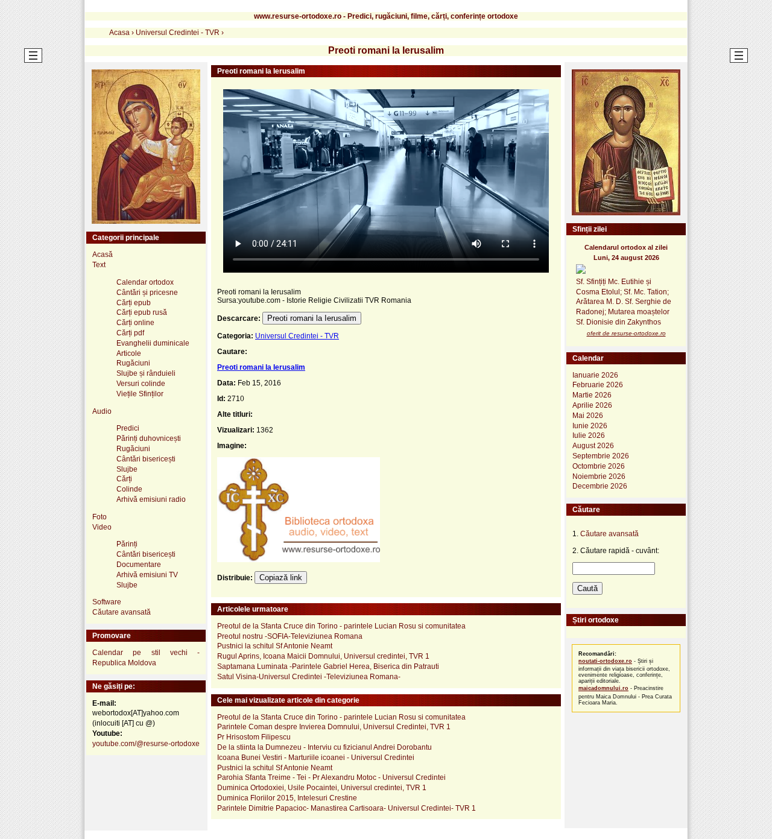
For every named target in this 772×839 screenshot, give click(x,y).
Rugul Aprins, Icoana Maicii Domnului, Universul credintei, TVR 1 (323, 656)
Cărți (124, 479)
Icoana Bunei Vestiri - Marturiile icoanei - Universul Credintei (315, 757)
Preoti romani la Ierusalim (311, 318)
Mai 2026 (587, 415)
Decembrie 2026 (599, 486)
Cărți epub (133, 303)
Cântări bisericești (146, 459)
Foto (99, 517)
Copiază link (280, 577)
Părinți (127, 544)
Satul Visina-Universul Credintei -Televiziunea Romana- (308, 677)
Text (99, 265)
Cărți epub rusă (141, 312)
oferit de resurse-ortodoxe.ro (626, 333)
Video (102, 527)
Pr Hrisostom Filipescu (254, 737)
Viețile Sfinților (139, 394)
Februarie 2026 (597, 385)
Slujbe (127, 469)
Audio (102, 411)
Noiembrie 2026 (598, 476)
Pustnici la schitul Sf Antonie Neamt (274, 646)
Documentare (138, 564)
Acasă (102, 254)
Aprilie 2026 (592, 405)
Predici (127, 428)
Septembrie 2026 (600, 456)
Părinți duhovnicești (148, 438)
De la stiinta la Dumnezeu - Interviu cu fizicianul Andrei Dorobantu (324, 747)
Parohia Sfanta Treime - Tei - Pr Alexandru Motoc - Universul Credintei (331, 777)
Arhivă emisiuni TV (147, 575)
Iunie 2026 (589, 426)
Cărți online (135, 322)
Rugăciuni (133, 363)
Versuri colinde (140, 383)
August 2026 (593, 446)
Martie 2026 (592, 395)
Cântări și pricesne (147, 292)
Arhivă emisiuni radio (151, 499)
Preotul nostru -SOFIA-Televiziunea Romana (289, 636)
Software (106, 602)
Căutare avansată (121, 612)
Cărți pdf (130, 333)
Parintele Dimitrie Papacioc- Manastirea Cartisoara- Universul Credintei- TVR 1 (346, 808)
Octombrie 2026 (598, 466)
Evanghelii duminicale (152, 343)
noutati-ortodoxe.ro (605, 661)
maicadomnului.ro (603, 688)
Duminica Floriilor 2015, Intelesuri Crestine (287, 798)
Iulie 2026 (588, 435)
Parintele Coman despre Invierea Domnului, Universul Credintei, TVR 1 (334, 727)
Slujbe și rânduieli (146, 373)
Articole (128, 353)
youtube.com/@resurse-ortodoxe (146, 743)
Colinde (129, 489)
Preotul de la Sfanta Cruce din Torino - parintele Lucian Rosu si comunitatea (341, 626)
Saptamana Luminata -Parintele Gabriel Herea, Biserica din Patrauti (328, 666)
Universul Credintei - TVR (297, 336)
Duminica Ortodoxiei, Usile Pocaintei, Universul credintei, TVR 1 (321, 788)
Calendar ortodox (145, 282)
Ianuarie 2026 (595, 375)
